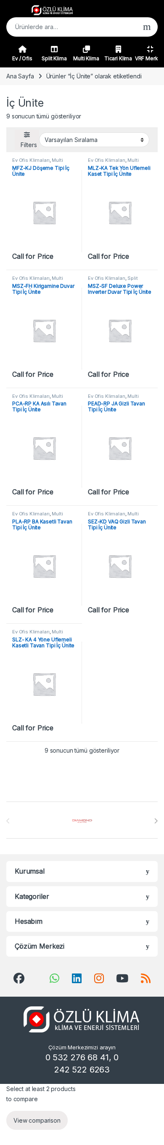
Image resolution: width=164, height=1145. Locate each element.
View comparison (37, 1120)
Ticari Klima (118, 58)
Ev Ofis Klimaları (31, 160)
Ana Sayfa (20, 76)
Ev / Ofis (22, 58)
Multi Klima (86, 58)
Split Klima (54, 58)
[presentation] (156, 821)
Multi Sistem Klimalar (37, 162)
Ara (147, 27)
